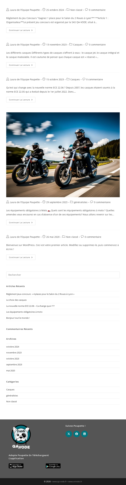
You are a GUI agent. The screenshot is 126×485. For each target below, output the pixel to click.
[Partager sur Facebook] (76, 434)
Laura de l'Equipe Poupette (25, 9)
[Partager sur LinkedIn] (84, 434)
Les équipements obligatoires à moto (24, 311)
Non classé (76, 9)
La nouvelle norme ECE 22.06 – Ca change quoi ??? (30, 305)
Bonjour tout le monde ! (18, 317)
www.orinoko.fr (75, 481)
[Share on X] (68, 434)
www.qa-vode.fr (59, 481)
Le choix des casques (16, 299)
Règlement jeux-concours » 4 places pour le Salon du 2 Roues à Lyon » (40, 294)
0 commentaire (97, 9)
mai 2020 (10, 370)
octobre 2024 (12, 346)
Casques (78, 44)
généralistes (80, 202)
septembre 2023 (14, 364)
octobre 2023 (12, 358)
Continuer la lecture (22, 31)
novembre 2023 (13, 352)
